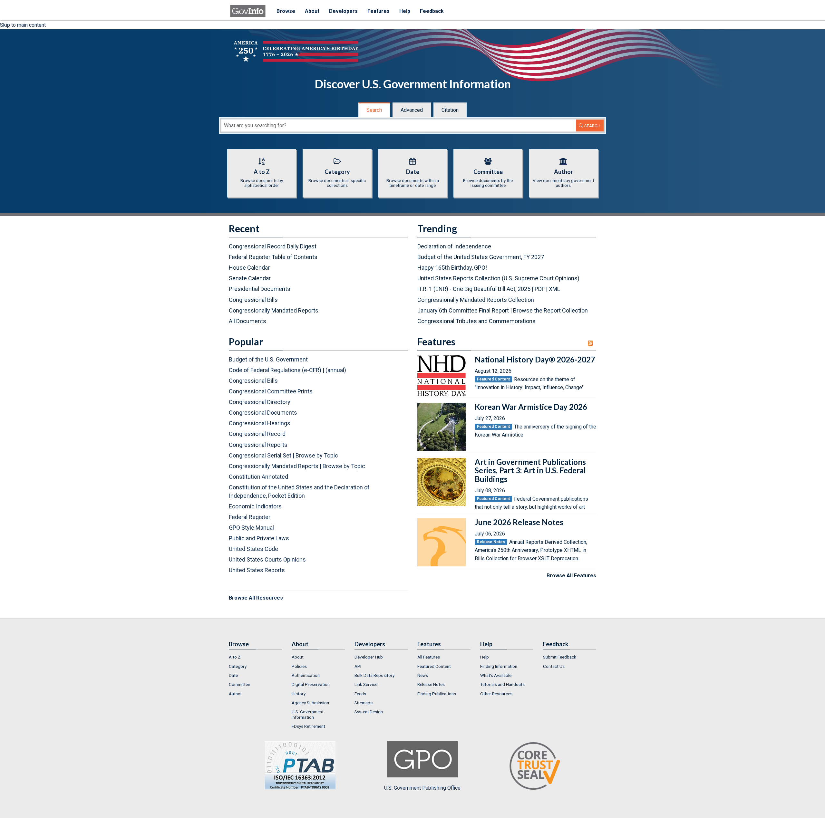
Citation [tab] (450, 110)
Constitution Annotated (258, 476)
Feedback (432, 11)
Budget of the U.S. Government (268, 359)
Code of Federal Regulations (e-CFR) (275, 370)
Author (235, 693)
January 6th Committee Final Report (463, 310)
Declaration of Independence (454, 246)
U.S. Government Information (308, 714)
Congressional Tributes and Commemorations (476, 321)
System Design (368, 711)
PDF (540, 288)
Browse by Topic (317, 455)
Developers (343, 11)
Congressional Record (257, 433)
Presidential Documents (259, 288)
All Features (428, 656)
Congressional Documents (263, 412)
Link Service (365, 684)
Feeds (360, 693)
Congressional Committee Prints (271, 391)
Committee (239, 684)
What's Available (495, 675)
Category (238, 666)
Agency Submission (310, 702)
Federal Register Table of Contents (273, 257)
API (357, 666)
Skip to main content (23, 25)
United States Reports (257, 570)
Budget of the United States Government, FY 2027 (480, 257)
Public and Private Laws (259, 538)
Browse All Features (571, 576)
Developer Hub (368, 656)
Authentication (306, 675)
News (422, 675)
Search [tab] (374, 110)
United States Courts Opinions (267, 559)
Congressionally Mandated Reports (273, 310)
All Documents (247, 321)
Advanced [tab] (412, 110)
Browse (286, 11)
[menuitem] (255, 657)
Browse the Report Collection (550, 310)
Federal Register (249, 517)
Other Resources (496, 693)
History (299, 693)
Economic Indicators (255, 506)
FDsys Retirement (308, 726)
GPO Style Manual (251, 527)
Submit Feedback (559, 656)
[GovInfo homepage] (248, 8)
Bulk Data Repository (374, 675)
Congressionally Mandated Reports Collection (475, 299)
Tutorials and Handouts (502, 684)
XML (554, 288)
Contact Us (554, 666)
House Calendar (249, 267)
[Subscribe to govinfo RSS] (592, 343)
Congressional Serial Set (260, 455)
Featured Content (434, 666)
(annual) (335, 370)
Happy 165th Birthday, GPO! (452, 267)
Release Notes (431, 684)
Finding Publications (436, 693)
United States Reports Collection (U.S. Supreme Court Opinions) (498, 278)
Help (404, 11)
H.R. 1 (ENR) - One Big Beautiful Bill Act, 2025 (473, 288)
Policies (299, 666)
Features (378, 11)
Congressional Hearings (259, 423)
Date (233, 675)
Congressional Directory (259, 402)
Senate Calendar (250, 278)
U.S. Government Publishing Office (422, 788)
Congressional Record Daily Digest (272, 246)
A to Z (235, 656)
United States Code (253, 548)
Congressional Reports (258, 444)
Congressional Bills (253, 299)
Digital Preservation (311, 684)
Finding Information (498, 666)
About (312, 11)
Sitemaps (363, 702)
